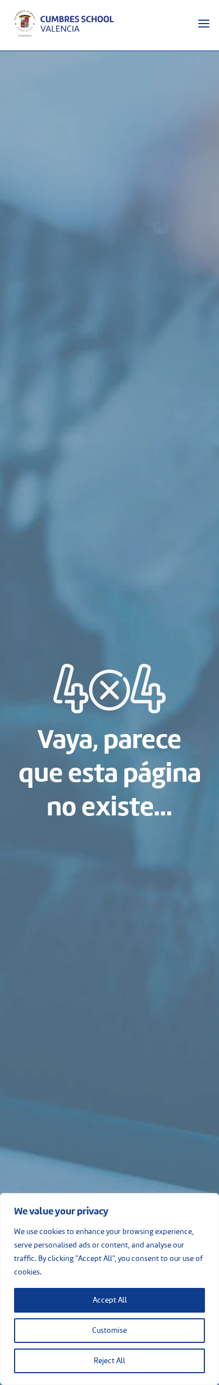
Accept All (110, 1300)
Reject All (109, 1361)
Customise (109, 1330)
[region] (109, 1289)
